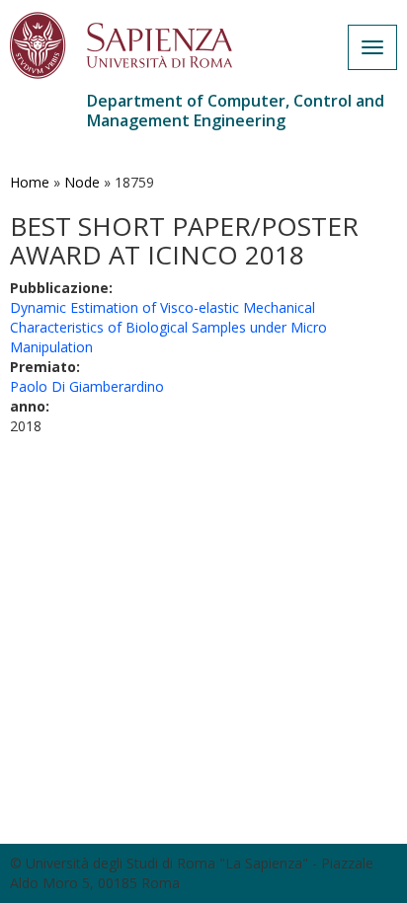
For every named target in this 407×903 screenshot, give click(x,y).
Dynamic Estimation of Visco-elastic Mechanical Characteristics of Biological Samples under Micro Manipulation (168, 327)
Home (29, 182)
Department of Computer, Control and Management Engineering (235, 110)
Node (82, 182)
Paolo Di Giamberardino (87, 386)
